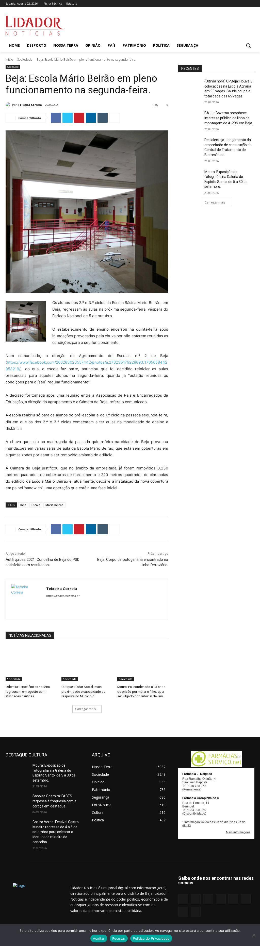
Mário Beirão (54, 505)
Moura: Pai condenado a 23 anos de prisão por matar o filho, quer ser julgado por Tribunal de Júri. (141, 691)
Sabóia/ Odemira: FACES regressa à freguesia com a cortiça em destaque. (54, 801)
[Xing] (251, 4)
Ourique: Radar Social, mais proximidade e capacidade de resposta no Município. (83, 691)
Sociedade (24, 59)
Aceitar (99, 938)
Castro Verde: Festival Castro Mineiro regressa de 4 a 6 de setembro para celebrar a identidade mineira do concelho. (55, 832)
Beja (23, 505)
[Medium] (223, 4)
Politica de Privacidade (151, 938)
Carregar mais (85, 709)
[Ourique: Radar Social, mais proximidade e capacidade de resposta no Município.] (86, 663)
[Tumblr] (237, 4)
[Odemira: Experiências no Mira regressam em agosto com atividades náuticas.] (31, 663)
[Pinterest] (230, 4)
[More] (114, 118)
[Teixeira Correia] (9, 104)
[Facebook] (202, 4)
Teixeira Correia (30, 105)
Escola (35, 505)
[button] (248, 45)
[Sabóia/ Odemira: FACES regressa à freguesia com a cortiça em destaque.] (17, 802)
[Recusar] (253, 935)
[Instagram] (209, 4)
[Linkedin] (216, 4)
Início (9, 59)
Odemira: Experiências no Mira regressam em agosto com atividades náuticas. (28, 691)
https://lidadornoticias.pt (62, 596)
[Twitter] (244, 4)
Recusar (118, 938)
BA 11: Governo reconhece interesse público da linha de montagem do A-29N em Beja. (228, 118)
